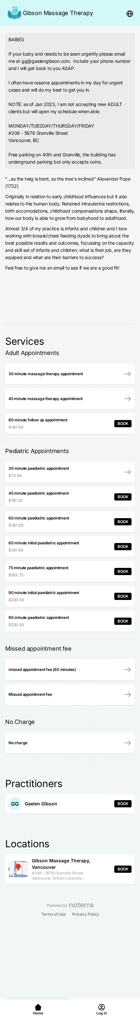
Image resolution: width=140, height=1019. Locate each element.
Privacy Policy (85, 914)
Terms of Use (53, 914)
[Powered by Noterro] (70, 905)
